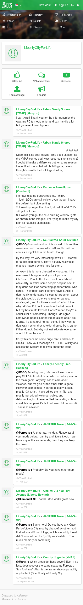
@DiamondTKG (26, 499)
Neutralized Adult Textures (60, 240)
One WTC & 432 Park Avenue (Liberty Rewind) (43, 492)
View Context (25, 129)
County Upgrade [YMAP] (59, 557)
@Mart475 (22, 561)
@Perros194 (24, 432)
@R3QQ (21, 244)
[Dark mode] (72, 5)
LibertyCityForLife (38, 47)
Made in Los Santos (14, 599)
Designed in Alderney (15, 595)
